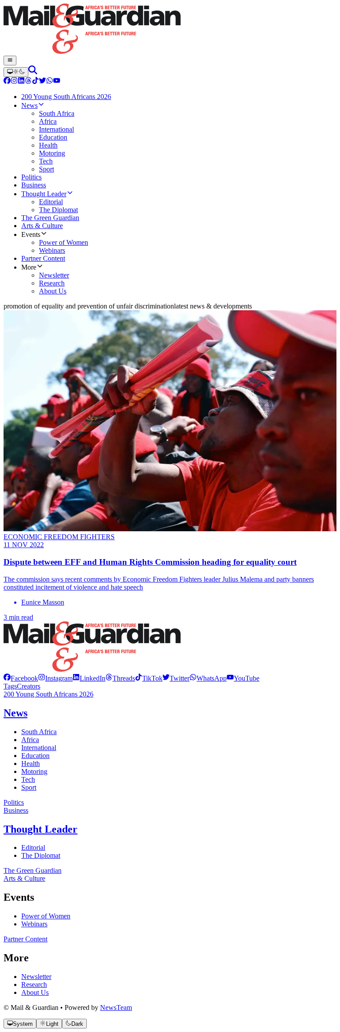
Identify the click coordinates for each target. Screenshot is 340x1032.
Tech (28, 779)
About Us (35, 992)
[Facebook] (7, 81)
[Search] (32, 72)
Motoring (34, 771)
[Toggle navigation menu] (10, 60)
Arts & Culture (24, 878)
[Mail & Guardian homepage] (170, 30)
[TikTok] (35, 81)
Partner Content (25, 939)
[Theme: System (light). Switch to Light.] (16, 72)
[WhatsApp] (49, 81)
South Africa (39, 731)
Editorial (33, 847)
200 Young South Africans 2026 (48, 694)
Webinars (34, 924)
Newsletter (36, 976)
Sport (28, 787)
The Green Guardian (33, 870)
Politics (14, 802)
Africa (30, 739)
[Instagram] (14, 81)
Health (30, 763)
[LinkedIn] (21, 81)
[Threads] (28, 81)
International (38, 747)
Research (34, 984)
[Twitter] (42, 81)
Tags (10, 686)
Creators (28, 686)
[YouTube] (56, 81)
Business (16, 810)
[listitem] (21, 678)
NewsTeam (116, 1007)
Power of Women (45, 916)
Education (35, 755)
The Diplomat (40, 855)
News (15, 713)
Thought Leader (40, 829)
